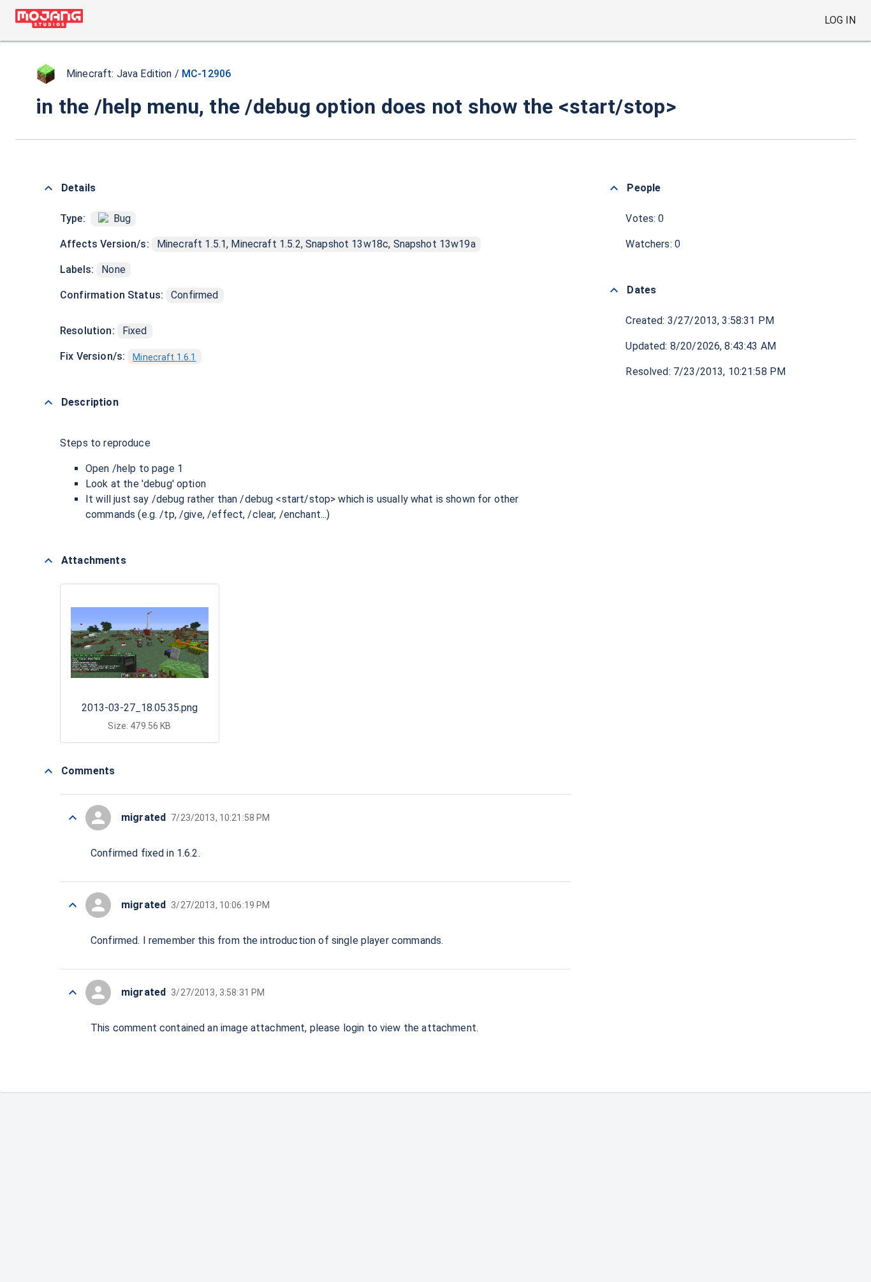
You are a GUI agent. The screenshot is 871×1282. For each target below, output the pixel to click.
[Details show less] (48, 188)
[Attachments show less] (48, 560)
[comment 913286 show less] (72, 992)
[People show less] (614, 188)
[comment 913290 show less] (72, 817)
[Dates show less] (614, 290)
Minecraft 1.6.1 (164, 357)
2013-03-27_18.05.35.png (140, 708)
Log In (840, 20)
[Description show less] (48, 402)
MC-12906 (206, 74)
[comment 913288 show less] (72, 905)
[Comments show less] (48, 771)
